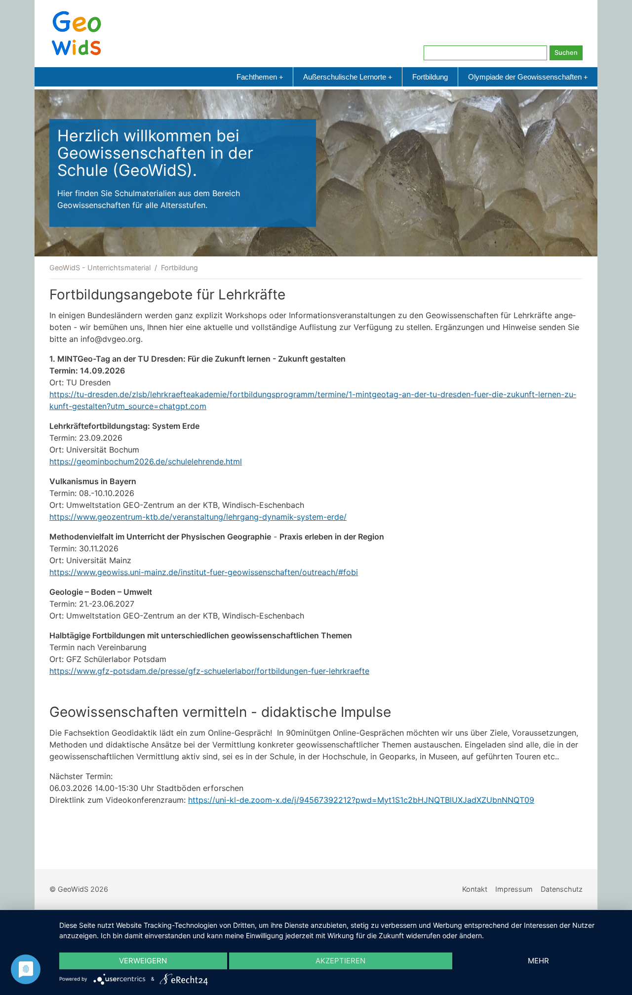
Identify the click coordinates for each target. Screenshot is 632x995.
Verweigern (143, 960)
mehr (538, 960)
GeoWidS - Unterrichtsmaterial (100, 267)
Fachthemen (260, 77)
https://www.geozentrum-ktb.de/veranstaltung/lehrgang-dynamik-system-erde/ (198, 517)
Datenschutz (562, 889)
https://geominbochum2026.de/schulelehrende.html (145, 461)
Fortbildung (430, 77)
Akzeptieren (340, 960)
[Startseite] (76, 32)
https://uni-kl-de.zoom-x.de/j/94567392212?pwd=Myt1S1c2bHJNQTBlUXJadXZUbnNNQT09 (361, 800)
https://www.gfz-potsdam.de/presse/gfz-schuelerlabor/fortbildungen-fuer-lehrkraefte (209, 671)
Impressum (514, 889)
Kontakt (474, 889)
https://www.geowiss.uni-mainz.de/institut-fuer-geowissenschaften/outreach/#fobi (203, 572)
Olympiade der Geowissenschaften (528, 77)
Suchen (566, 52)
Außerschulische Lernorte (347, 77)
